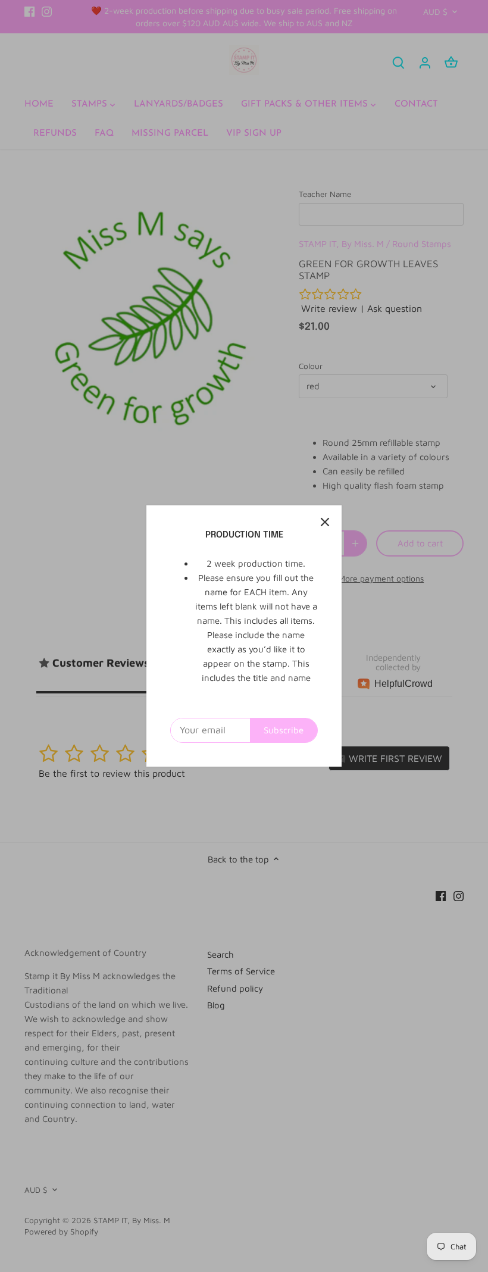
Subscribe (284, 730)
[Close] (325, 522)
